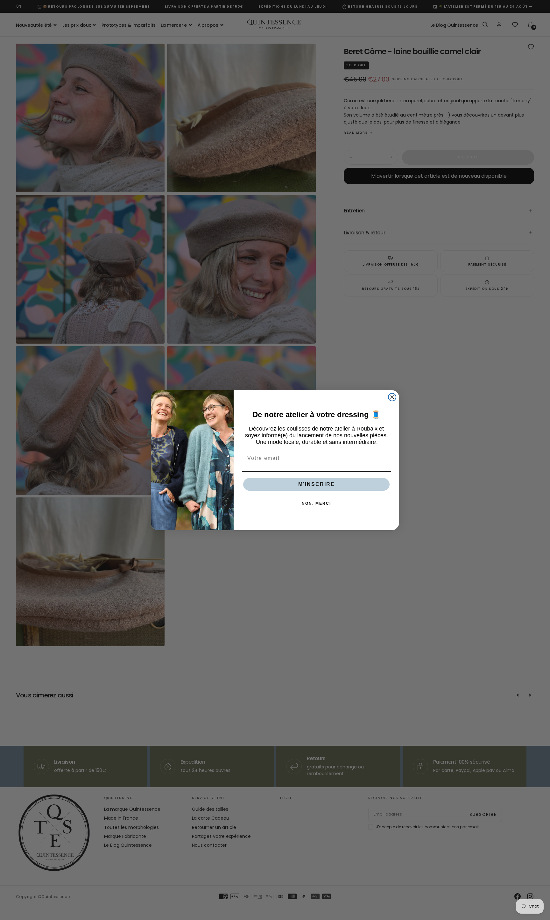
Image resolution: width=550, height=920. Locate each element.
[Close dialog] (392, 397)
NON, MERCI (316, 503)
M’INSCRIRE (316, 484)
